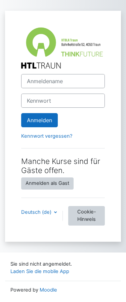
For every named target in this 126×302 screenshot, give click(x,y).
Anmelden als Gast (47, 183)
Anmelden (39, 120)
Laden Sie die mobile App (39, 271)
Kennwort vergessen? (46, 136)
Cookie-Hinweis (86, 215)
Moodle (48, 290)
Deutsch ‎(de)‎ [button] (37, 212)
